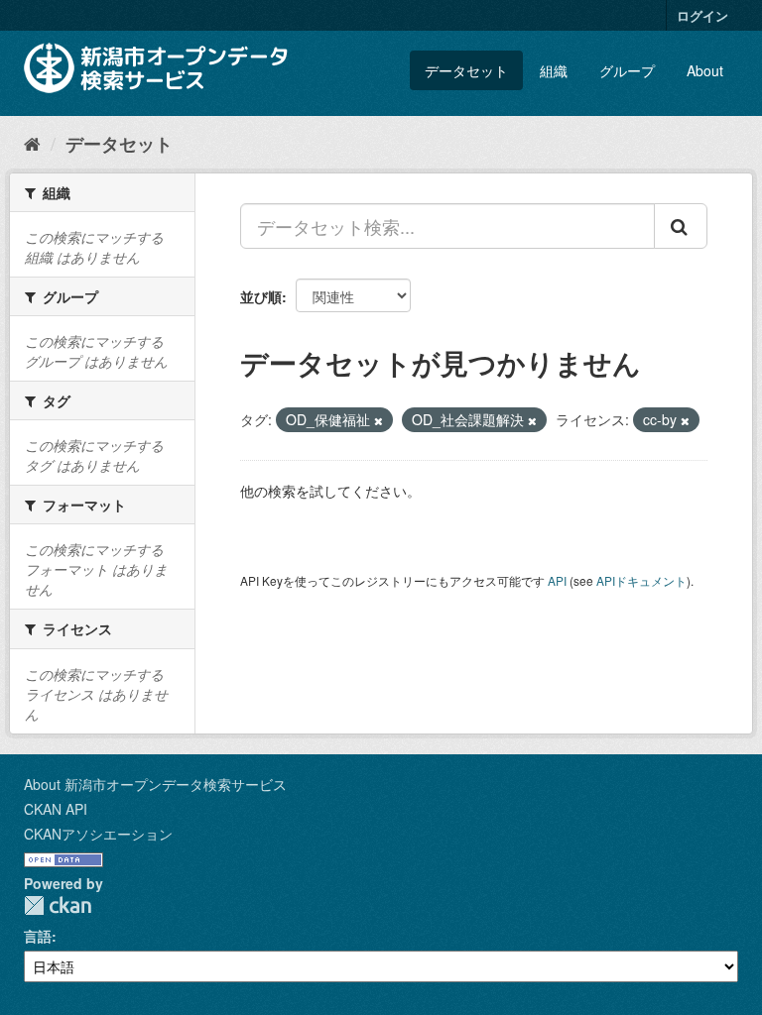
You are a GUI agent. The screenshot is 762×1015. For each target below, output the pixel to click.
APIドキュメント (641, 580)
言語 (38, 936)
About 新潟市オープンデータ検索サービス (155, 784)
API (557, 580)
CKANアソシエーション (98, 834)
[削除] (378, 420)
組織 (554, 70)
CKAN (57, 905)
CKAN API (55, 809)
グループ (627, 70)
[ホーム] (32, 143)
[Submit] (680, 226)
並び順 (261, 296)
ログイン (702, 15)
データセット (466, 70)
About (705, 70)
